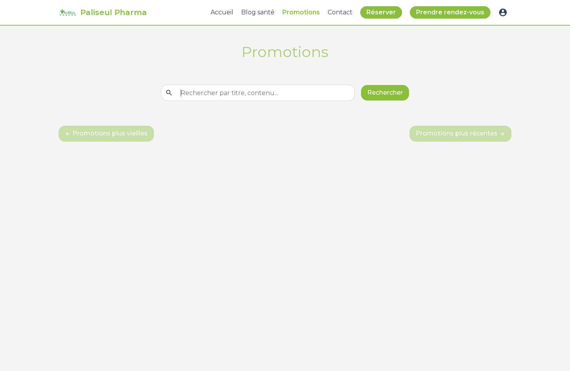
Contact (340, 12)
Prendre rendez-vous (450, 12)
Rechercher (385, 92)
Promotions (301, 12)
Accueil (222, 12)
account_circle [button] (503, 12)
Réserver (381, 12)
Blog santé (258, 12)
